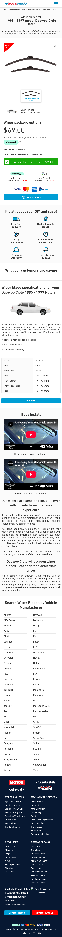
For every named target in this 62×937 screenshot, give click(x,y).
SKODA (37, 727)
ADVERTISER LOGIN (17, 913)
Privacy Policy (11, 857)
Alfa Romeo (10, 620)
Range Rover (11, 759)
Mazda (37, 700)
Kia (5, 716)
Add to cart (34, 197)
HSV (6, 673)
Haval (36, 657)
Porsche (8, 748)
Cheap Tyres (10, 820)
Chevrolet (9, 652)
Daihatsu (38, 620)
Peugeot (8, 743)
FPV (35, 646)
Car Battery (36, 812)
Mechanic (35, 805)
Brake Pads (36, 830)
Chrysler (8, 657)
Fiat (35, 630)
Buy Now (31, 400)
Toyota (36, 759)
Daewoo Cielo (33, 10)
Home (3, 10)
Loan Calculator (38, 882)
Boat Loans (36, 868)
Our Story (9, 872)
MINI (6, 721)
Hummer (8, 679)
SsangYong (39, 737)
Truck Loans (36, 850)
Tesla (36, 753)
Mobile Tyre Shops (13, 805)
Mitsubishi (9, 727)
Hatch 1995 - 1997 (48, 10)
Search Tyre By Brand (14, 812)
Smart (36, 732)
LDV (35, 673)
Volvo (36, 770)
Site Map (9, 868)
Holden (37, 662)
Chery (7, 646)
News (7, 861)
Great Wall (39, 652)
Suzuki (37, 748)
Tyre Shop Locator (13, 801)
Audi (6, 630)
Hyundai (8, 684)
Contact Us (10, 846)
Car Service (36, 816)
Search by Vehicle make (15, 816)
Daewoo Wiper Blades (17, 10)
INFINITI (8, 689)
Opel (6, 737)
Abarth (7, 614)
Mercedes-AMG (41, 705)
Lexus (36, 679)
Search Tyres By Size (14, 809)
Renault (8, 764)
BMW (6, 636)
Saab (36, 721)
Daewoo (37, 614)
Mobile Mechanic (38, 823)
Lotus (36, 684)
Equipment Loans (39, 872)
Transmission (37, 827)
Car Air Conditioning (40, 834)
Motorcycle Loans (39, 861)
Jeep (6, 711)
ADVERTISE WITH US (44, 913)
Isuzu (7, 695)
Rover (7, 770)
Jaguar (7, 705)
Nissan (7, 732)
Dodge (36, 625)
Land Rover (39, 668)
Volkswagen (40, 764)
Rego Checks (37, 801)
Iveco (7, 700)
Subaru (37, 743)
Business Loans (38, 854)
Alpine (7, 625)
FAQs (7, 854)
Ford (35, 636)
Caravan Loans (38, 857)
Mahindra (38, 689)
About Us (9, 850)
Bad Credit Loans (38, 879)
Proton (7, 753)
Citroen (8, 662)
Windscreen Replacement (42, 820)
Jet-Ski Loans (37, 864)
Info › (24, 180)
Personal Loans (38, 875)
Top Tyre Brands (12, 827)
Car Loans (35, 846)
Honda (7, 668)
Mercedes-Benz (42, 711)
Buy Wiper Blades (12, 864)
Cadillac (8, 641)
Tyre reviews (10, 823)
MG (35, 716)
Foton (36, 641)
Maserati (38, 695)
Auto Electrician (38, 809)
